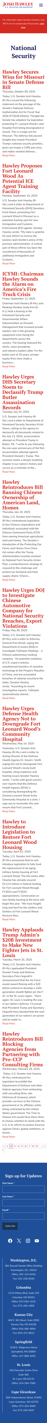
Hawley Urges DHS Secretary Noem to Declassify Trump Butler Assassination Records (22, 392)
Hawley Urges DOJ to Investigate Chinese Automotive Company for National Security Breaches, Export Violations (23, 608)
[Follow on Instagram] (28, 1241)
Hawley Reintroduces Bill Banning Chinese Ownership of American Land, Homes (22, 495)
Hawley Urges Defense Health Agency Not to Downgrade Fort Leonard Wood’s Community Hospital (21, 723)
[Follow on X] (19, 1241)
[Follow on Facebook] (10, 1241)
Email (6, 1209)
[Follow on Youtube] (37, 1241)
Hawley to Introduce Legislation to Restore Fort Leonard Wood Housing (19, 834)
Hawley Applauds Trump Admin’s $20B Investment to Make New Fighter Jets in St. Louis (22, 942)
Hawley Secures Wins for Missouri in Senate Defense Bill (23, 79)
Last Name (8, 1196)
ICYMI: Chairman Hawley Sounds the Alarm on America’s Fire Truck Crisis (23, 284)
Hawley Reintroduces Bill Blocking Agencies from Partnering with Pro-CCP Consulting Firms (22, 1049)
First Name (8, 1183)
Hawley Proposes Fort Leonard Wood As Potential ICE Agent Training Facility (22, 178)
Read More (8, 155)
